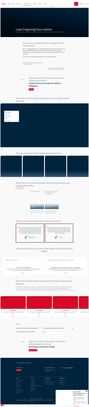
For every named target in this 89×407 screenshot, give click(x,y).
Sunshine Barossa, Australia (51, 203)
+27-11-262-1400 (68, 368)
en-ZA (88, 3)
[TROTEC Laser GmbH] (3, 3)
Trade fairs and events (19, 390)
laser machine (32, 49)
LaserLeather (7, 114)
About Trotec (18, 382)
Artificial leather (8, 116)
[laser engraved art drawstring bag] (33, 166)
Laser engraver (33, 382)
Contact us (31, 89)
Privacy (32, 398)
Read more (23, 266)
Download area (61, 380)
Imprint (35, 398)
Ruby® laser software (62, 382)
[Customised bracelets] (11, 166)
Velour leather (7, 120)
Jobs (17, 387)
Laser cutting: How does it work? (49, 382)
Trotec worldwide (18, 380)
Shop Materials (33, 390)
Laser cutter (32, 380)
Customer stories (18, 389)
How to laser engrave (48, 380)
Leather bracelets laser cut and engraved (37, 203)
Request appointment (33, 350)
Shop (13, 315)
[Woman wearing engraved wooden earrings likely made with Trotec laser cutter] (55, 166)
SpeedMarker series (33, 388)
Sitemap (32, 401)
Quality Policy (18, 392)
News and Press (18, 385)
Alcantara (6, 118)
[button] (2, 404)
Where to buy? (81, 3)
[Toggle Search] (84, 4)
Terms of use (40, 398)
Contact (76, 3)
